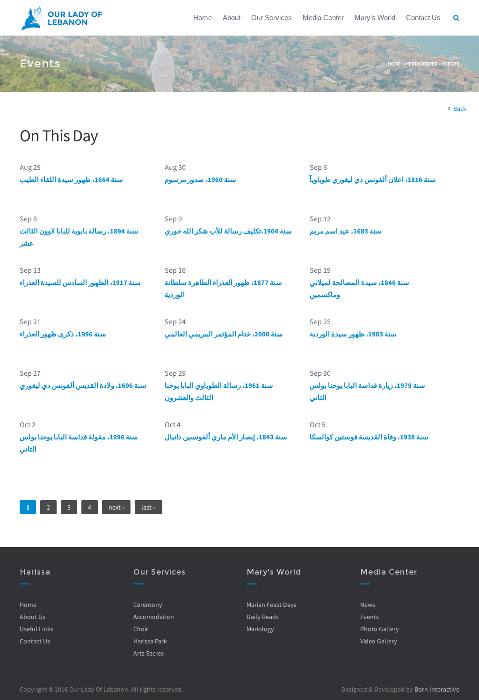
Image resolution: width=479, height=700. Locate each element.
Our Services (271, 18)
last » (148, 507)
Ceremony (147, 604)
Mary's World (375, 18)
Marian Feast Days (272, 604)
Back (459, 108)
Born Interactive (436, 689)
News (367, 604)
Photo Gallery (379, 629)
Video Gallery (378, 641)
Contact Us (423, 18)
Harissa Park (150, 641)
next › (116, 507)
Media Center (323, 18)
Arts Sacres (148, 653)
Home (202, 18)
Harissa (35, 572)
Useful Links (36, 629)
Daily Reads (263, 616)
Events (450, 63)
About (231, 18)
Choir (140, 629)
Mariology (260, 629)
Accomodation (153, 616)
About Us (32, 616)
